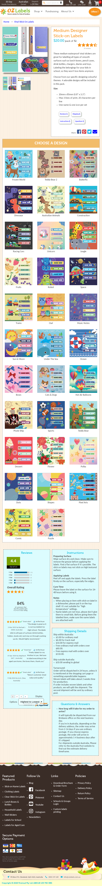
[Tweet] (89, 133)
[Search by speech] (61, 3)
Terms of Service (7, 861)
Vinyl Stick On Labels (24, 22)
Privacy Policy (17, 859)
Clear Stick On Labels (15, 797)
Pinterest (39, 798)
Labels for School (13, 820)
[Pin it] (84, 133)
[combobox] (52, 3)
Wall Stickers (11, 815)
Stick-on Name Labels (15, 787)
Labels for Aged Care (15, 825)
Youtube (39, 805)
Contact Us (58, 796)
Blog (31, 783)
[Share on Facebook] (79, 133)
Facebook (40, 790)
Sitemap (57, 791)
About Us (66, 11)
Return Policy (84, 793)
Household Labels (13, 810)
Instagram (40, 812)
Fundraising (52, 11)
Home (6, 22)
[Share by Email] (95, 133)
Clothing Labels (12, 792)
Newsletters (35, 817)
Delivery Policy (85, 788)
